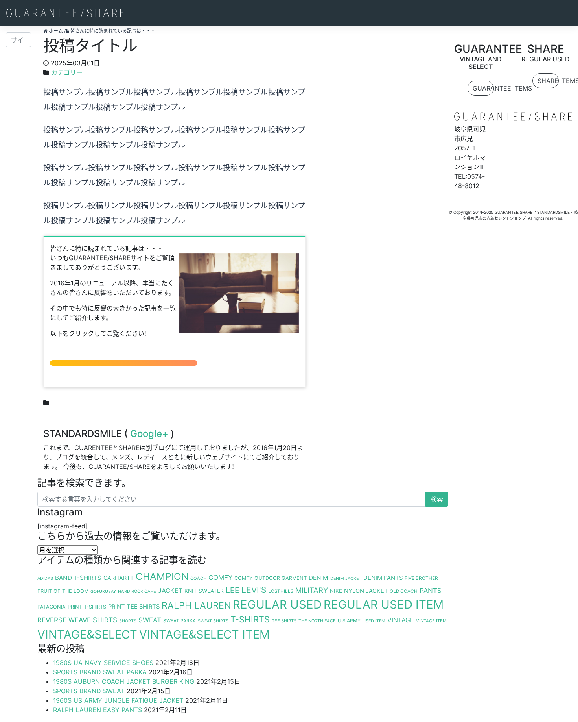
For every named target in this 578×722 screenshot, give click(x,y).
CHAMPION (162, 576)
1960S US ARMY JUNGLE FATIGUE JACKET (118, 700)
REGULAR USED (277, 604)
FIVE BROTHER (421, 578)
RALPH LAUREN (196, 605)
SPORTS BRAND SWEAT (89, 691)
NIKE (336, 591)
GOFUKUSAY (103, 591)
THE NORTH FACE (317, 621)
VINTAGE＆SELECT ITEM (204, 634)
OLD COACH (404, 591)
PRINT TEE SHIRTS (134, 606)
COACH (198, 578)
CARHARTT (118, 577)
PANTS (431, 590)
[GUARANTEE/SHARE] (65, 13)
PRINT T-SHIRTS (87, 607)
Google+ (149, 433)
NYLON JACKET (366, 590)
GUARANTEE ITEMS (483, 88)
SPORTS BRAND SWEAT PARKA (100, 672)
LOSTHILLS (280, 591)
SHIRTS (105, 620)
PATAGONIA (51, 607)
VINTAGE (400, 620)
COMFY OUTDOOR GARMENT (270, 578)
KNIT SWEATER (204, 591)
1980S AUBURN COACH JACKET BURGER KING (123, 681)
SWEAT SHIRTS (213, 621)
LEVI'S (253, 590)
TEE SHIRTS (284, 621)
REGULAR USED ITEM (384, 604)
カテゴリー (67, 72)
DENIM (318, 577)
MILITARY (311, 590)
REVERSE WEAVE (64, 620)
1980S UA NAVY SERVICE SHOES (103, 662)
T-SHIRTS (250, 619)
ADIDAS (45, 578)
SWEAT (149, 620)
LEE (232, 590)
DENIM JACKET (345, 578)
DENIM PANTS (383, 577)
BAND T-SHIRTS (78, 577)
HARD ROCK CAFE (137, 591)
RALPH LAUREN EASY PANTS (97, 710)
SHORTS (127, 621)
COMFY (220, 577)
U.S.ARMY (349, 621)
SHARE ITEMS (548, 81)
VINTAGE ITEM (431, 621)
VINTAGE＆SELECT (87, 634)
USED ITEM (374, 621)
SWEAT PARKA (179, 621)
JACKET (170, 590)
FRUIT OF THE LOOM (62, 591)
